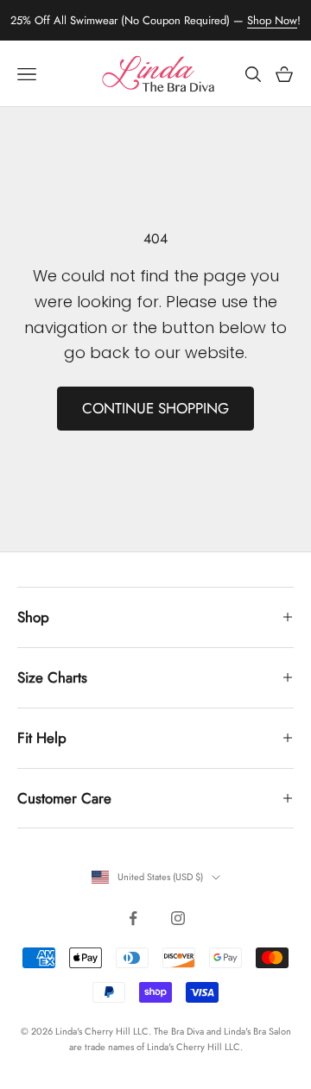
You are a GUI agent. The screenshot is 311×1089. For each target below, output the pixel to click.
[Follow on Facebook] (133, 918)
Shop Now (272, 20)
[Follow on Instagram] (178, 918)
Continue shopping (155, 408)
